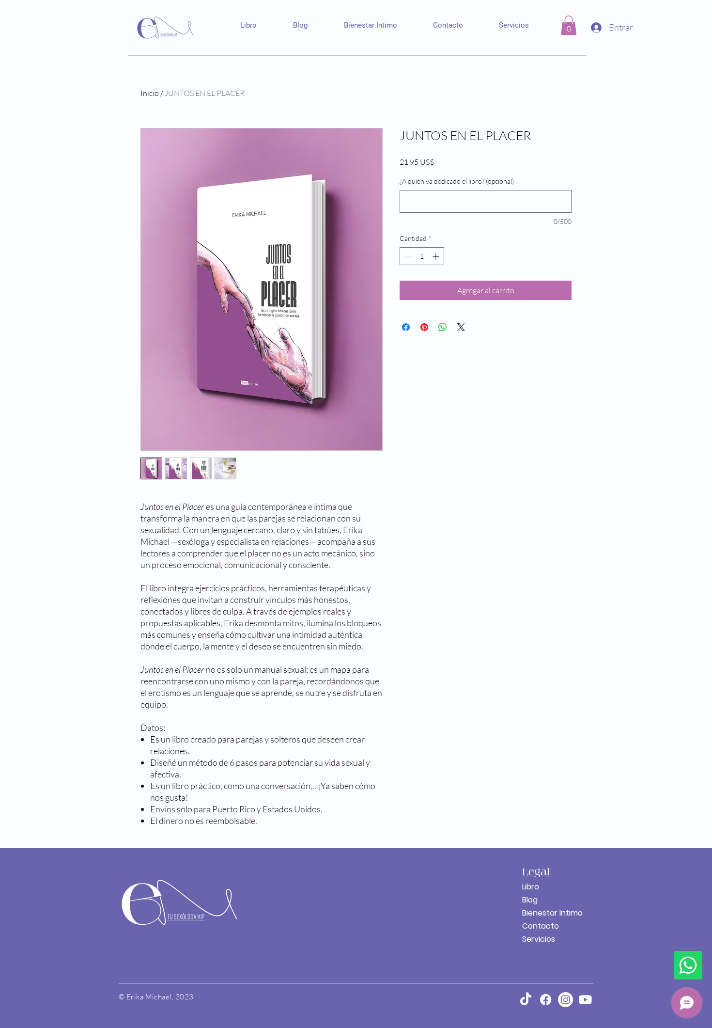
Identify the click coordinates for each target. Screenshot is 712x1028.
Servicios (538, 939)
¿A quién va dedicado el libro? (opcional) (457, 181)
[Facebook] (545, 999)
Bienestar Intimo (545, 912)
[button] (568, 25)
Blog (530, 899)
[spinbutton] (422, 256)
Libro (530, 886)
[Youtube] (585, 999)
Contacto (540, 926)
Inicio (149, 93)
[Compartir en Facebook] (406, 327)
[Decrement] (407, 256)
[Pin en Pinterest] (424, 327)
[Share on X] (461, 327)
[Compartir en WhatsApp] (443, 327)
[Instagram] (565, 999)
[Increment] (437, 256)
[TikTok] (525, 999)
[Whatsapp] (688, 965)
